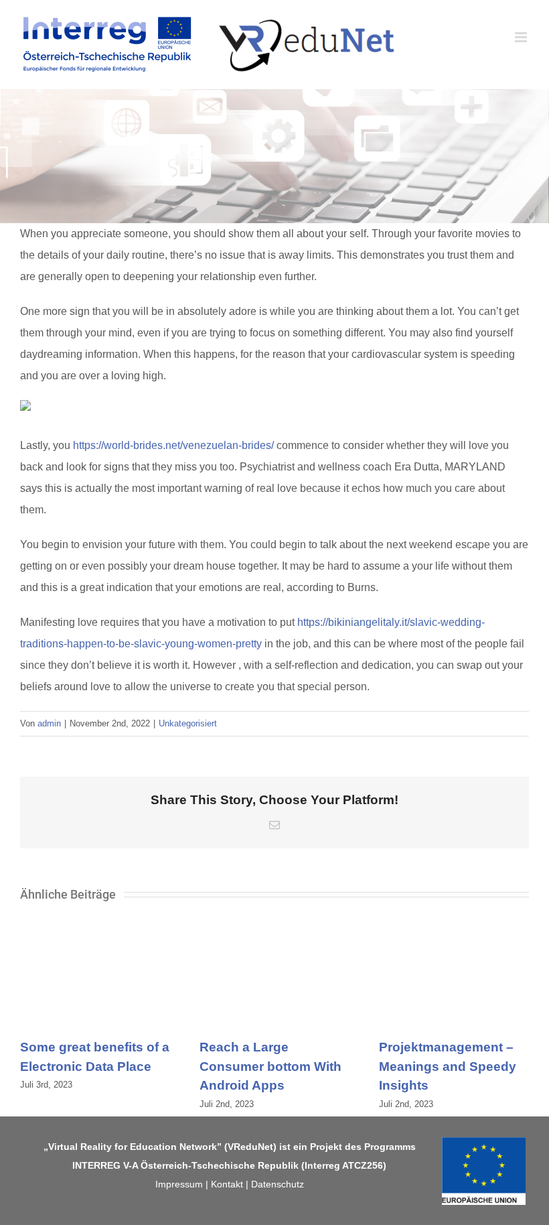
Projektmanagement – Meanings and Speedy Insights (447, 1066)
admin (49, 723)
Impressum (179, 1184)
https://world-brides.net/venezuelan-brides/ (173, 445)
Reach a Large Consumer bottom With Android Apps (270, 1066)
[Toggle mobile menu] (522, 37)
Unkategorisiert (188, 723)
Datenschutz (277, 1184)
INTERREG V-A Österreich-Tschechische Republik (185, 1165)
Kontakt (227, 1184)
